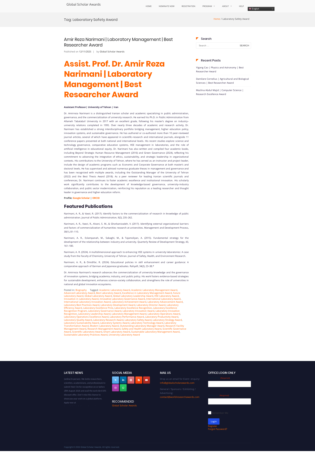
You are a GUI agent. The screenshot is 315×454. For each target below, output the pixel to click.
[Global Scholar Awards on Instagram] (115, 387)
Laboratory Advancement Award (165, 301)
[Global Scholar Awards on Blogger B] (138, 380)
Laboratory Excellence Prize (98, 307)
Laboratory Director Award (151, 304)
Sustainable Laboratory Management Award (155, 331)
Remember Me (220, 412)
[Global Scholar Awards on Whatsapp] (123, 387)
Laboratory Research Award (108, 319)
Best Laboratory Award (108, 292)
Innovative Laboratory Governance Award (122, 298)
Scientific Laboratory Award (87, 331)
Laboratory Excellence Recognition (133, 307)
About (225, 6)
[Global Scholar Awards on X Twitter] (115, 380)
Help (241, 6)
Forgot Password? (217, 429)
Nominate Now (166, 6)
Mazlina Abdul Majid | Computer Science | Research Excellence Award (219, 92)
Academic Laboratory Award (114, 289)
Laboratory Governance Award (104, 310)
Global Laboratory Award (98, 295)
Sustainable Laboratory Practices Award (86, 334)
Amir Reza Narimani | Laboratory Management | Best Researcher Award (118, 42)
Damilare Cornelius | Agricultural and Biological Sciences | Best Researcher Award (222, 80)
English (255, 9)
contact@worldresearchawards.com (179, 396)
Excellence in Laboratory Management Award (147, 292)
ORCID (96, 197)
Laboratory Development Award (118, 304)
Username (219, 377)
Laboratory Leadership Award (94, 313)
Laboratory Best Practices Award (81, 304)
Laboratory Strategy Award (167, 319)
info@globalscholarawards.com (177, 382)
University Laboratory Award (124, 334)
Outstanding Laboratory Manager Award (142, 325)
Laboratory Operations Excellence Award (86, 316)
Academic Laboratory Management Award (154, 289)
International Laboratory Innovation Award (87, 301)
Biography (81, 289)
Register (212, 426)
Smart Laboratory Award (116, 331)
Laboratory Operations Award (164, 313)
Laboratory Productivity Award (161, 316)
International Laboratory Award (163, 298)
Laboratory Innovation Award (138, 310)
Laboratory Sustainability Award (81, 322)
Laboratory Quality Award (78, 319)
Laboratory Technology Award (147, 322)
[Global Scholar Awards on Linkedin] (123, 380)
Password (218, 395)
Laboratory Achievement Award (129, 301)
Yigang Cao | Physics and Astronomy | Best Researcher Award (220, 69)
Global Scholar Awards (83, 4)
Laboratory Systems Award (114, 322)
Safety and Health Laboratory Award (141, 328)
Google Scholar (81, 197)
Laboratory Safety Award (138, 319)
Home (149, 6)
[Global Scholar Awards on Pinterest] (130, 380)
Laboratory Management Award (129, 313)
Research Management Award (104, 328)
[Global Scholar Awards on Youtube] (146, 380)
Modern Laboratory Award (104, 325)
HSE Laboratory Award (166, 295)
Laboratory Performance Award (127, 316)
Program (207, 6)
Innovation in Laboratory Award (81, 298)
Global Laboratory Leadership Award (133, 295)
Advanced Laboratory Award (79, 292)
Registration (188, 6)
